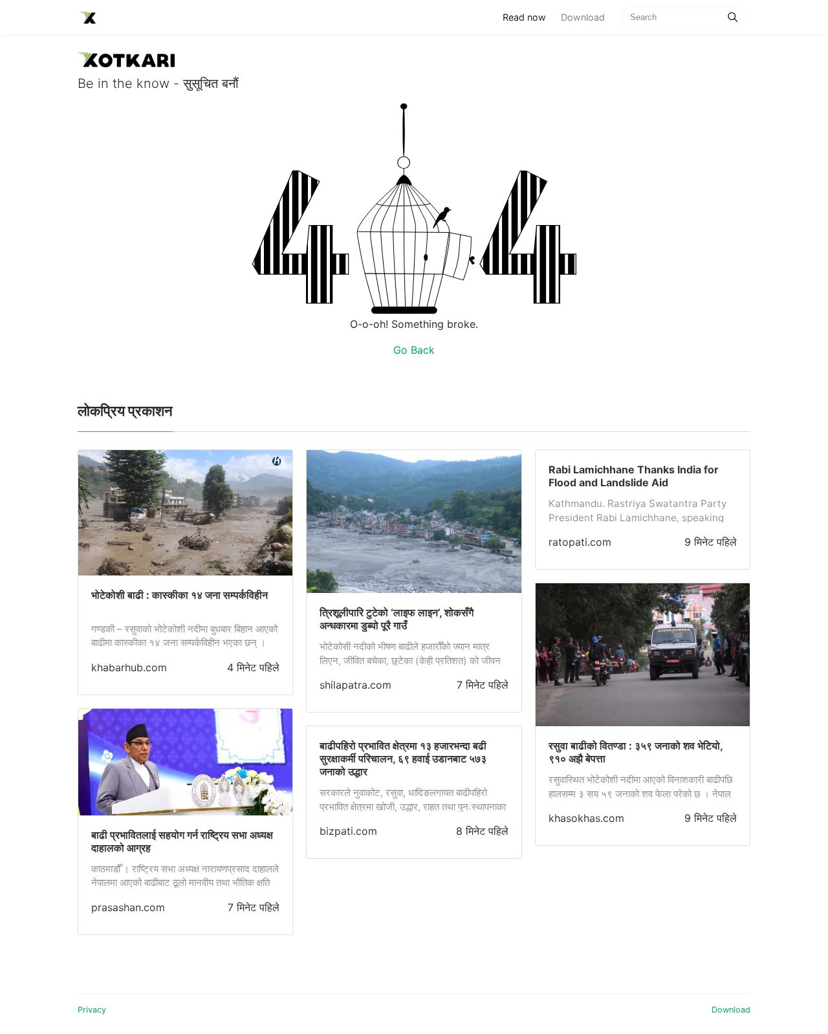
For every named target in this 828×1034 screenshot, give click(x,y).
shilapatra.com (355, 684)
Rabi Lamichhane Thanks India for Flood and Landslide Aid (634, 476)
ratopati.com (580, 541)
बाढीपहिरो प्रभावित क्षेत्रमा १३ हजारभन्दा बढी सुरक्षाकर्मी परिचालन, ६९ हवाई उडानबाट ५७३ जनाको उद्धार (403, 758)
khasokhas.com (586, 818)
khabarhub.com (129, 667)
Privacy (92, 1010)
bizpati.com (348, 830)
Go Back (414, 349)
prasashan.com (128, 907)
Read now (528, 17)
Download (583, 17)
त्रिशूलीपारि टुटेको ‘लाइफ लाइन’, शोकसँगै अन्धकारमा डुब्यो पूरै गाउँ (397, 619)
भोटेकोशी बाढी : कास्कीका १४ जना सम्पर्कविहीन (179, 594)
